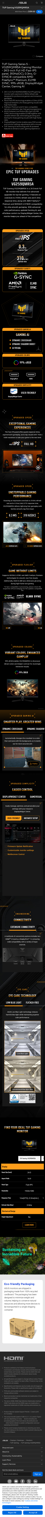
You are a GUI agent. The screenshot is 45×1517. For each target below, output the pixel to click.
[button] (3, 3)
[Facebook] (22, 1481)
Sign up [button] (38, 1474)
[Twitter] (29, 1481)
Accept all (33, 1513)
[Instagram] (9, 1481)
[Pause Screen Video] (38, 467)
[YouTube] (16, 1481)
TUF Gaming (14, 1443)
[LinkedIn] (35, 1481)
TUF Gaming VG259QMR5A (15, 7)
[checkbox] (38, 56)
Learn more (29, 1225)
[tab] (36, 797)
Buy (39, 12)
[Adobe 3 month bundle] (7, 137)
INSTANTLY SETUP (31, 818)
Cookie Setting (22, 1507)
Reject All (12, 1513)
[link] (22, 3)
